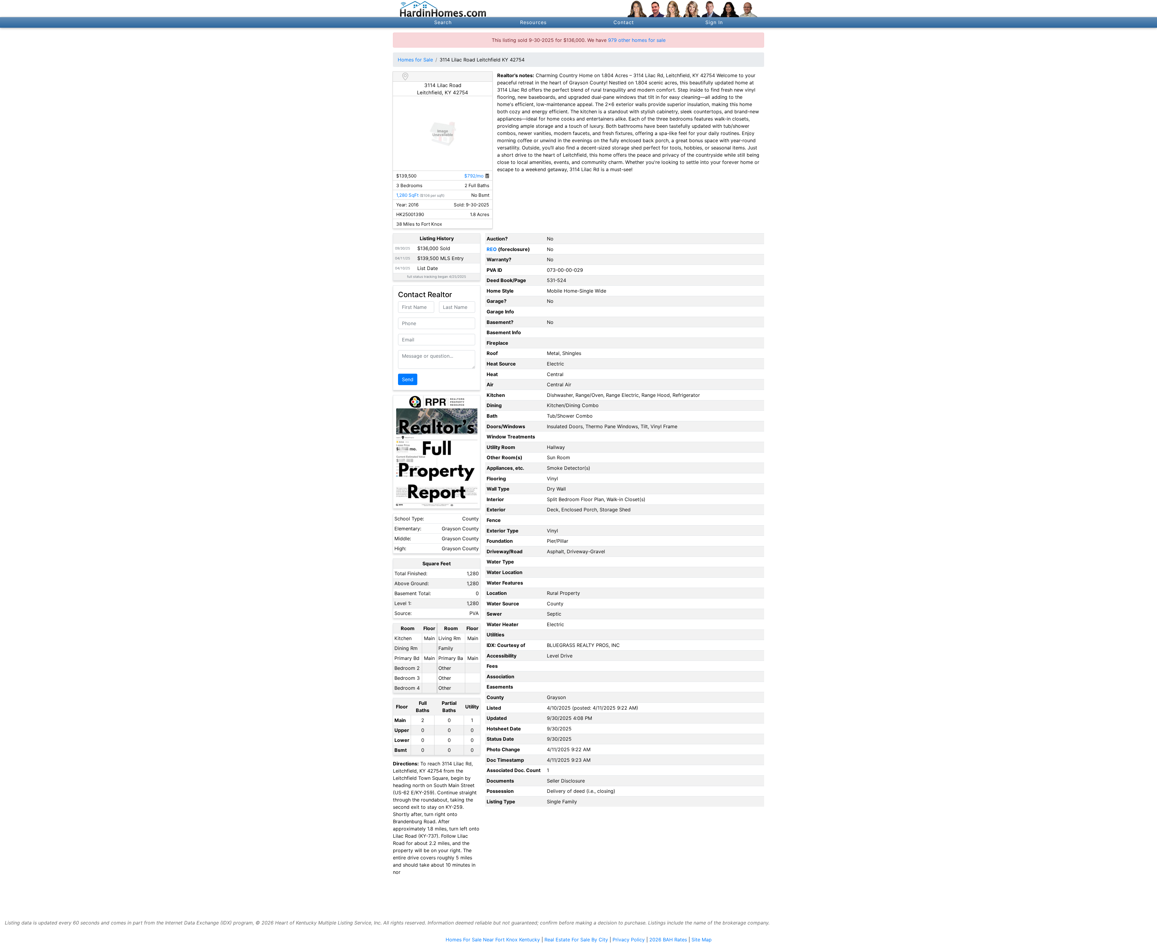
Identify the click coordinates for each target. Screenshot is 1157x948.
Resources (533, 22)
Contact (623, 22)
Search (443, 22)
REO (492, 249)
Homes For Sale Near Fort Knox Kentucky (493, 940)
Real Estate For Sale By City (576, 940)
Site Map (701, 940)
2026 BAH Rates (668, 940)
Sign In (714, 22)
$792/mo (474, 176)
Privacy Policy (629, 940)
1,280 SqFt (407, 195)
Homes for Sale (415, 60)
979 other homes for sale (637, 40)
